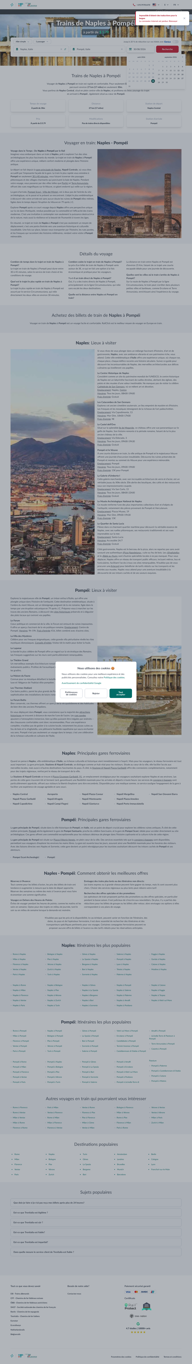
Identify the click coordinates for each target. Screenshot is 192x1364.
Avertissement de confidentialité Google (81, 683)
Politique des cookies (114, 677)
